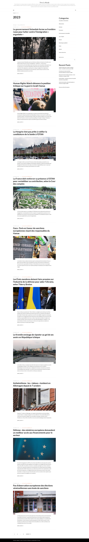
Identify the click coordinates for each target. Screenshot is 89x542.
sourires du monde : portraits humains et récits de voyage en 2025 (66, 83)
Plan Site (24, 540)
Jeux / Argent (61, 36)
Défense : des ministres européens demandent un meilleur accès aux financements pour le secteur (34, 432)
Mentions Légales (16, 540)
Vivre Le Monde (44, 3)
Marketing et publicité (63, 42)
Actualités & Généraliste (27, 129)
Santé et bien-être (62, 52)
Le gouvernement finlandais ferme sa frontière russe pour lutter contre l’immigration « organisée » (34, 32)
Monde (60, 49)
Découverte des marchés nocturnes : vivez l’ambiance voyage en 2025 (67, 75)
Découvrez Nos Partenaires (64, 87)
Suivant (27, 534)
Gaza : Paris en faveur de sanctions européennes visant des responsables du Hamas (31, 231)
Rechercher (61, 57)
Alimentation (61, 23)
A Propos (38, 540)
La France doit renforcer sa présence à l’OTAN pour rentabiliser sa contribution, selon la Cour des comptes (34, 181)
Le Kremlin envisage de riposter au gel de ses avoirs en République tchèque (33, 335)
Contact (21, 540)
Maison (60, 39)
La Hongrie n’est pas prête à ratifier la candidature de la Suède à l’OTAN (30, 133)
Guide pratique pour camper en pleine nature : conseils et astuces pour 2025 (66, 68)
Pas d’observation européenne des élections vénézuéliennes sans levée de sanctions (33, 486)
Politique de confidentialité (31, 540)
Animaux (60, 26)
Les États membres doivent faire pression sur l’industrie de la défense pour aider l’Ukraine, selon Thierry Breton (33, 282)
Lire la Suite (20, 73)
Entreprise (61, 30)
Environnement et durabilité (64, 33)
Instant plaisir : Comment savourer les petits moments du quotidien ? (67, 79)
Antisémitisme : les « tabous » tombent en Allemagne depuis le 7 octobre (31, 384)
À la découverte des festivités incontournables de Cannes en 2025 (65, 72)
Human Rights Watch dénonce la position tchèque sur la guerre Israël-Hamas (32, 84)
